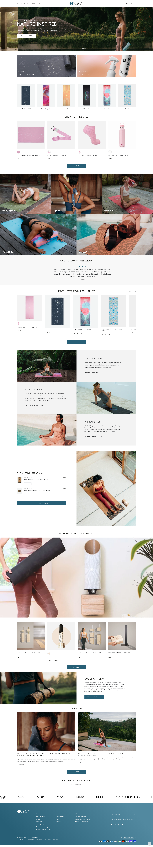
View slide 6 (88, 47)
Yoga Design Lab (25, 839)
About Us (59, 816)
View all (76, 166)
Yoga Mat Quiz (40, 819)
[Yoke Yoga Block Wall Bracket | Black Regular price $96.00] (93, 593)
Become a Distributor (81, 824)
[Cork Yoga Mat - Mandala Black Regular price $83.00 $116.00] (84, 487)
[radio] (18, 152)
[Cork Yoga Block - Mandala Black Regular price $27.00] (126, 505)
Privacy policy (39, 841)
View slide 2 (69, 47)
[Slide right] (134, 294)
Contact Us (40, 816)
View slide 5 (84, 47)
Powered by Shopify (21, 842)
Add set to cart (41, 505)
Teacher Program (80, 819)
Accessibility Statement (43, 831)
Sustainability (60, 819)
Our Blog (58, 824)
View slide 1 (65, 47)
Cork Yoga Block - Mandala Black (37, 492)
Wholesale (78, 816)
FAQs (38, 821)
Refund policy (30, 841)
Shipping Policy (41, 826)
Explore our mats (94, 699)
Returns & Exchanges (42, 829)
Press (57, 821)
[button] (127, 3)
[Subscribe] (135, 816)
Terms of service (47, 841)
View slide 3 (74, 47)
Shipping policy (56, 841)
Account (39, 824)
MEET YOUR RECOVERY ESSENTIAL (126, 37)
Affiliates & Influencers (82, 821)
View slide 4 (79, 47)
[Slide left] (131, 294)
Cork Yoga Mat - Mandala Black (36, 481)
